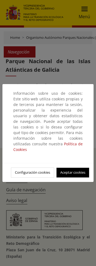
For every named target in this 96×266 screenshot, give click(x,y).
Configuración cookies (32, 172)
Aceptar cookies (72, 172)
